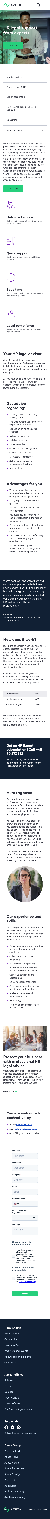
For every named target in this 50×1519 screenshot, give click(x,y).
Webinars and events (16, 1351)
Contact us (13, 45)
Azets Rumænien (14, 1468)
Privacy (8, 1386)
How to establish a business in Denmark (21, 108)
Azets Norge (11, 1462)
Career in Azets (13, 1345)
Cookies (8, 1392)
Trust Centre (11, 1397)
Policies (8, 1380)
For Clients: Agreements (18, 1409)
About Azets (11, 1333)
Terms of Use (12, 1403)
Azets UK (9, 1480)
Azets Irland (11, 1457)
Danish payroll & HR (16, 87)
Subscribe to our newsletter (20, 1433)
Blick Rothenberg (14, 1491)
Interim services (14, 77)
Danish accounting (16, 97)
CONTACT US (13, 188)
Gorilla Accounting (14, 1497)
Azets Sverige (12, 1474)
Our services (11, 1339)
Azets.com (10, 1485)
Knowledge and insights (18, 1356)
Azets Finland (12, 1451)
